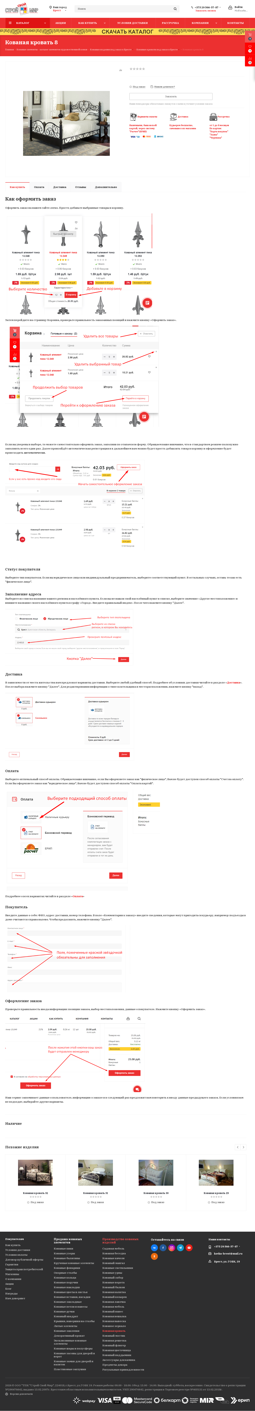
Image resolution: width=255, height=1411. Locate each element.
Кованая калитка (114, 1292)
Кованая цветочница (116, 1350)
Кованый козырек (114, 1297)
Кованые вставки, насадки (72, 1297)
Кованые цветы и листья (70, 1292)
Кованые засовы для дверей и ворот (74, 1355)
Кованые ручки (64, 1311)
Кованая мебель (113, 1306)
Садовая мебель (113, 1248)
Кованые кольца (65, 1277)
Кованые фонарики (67, 1268)
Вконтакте (154, 1247)
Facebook (163, 1247)
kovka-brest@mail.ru (228, 1253)
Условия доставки (17, 1250)
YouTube (189, 1247)
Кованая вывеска (114, 1321)
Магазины (12, 1274)
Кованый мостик (113, 1335)
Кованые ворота (113, 1282)
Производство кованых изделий (120, 1240)
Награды (11, 1293)
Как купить (13, 1245)
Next (243, 1147)
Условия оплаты (16, 1254)
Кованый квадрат (66, 1316)
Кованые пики (63, 1248)
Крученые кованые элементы (74, 1263)
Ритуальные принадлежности (123, 1369)
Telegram (180, 1247)
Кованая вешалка (114, 1316)
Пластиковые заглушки (70, 1369)
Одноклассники (154, 1256)
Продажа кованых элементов (68, 1240)
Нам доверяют (15, 1298)
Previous (238, 1147)
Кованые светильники (117, 1268)
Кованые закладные (68, 1301)
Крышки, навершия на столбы (74, 1321)
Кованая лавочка (114, 1301)
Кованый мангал (113, 1263)
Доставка (233, 682)
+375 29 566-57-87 (206, 7)
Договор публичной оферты (24, 1259)
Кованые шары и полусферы (73, 1348)
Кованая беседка (114, 1253)
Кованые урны (112, 1272)
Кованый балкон (113, 1287)
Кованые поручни (66, 1282)
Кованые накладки (67, 1287)
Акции (9, 1283)
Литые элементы (65, 1326)
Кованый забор (112, 1277)
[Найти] (175, 8)
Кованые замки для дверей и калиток (73, 1363)
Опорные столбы (65, 1272)
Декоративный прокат (69, 1335)
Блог (8, 1288)
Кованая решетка (114, 1340)
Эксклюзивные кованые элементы (70, 1342)
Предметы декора (114, 1364)
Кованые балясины (67, 1258)
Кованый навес (112, 1311)
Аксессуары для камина (118, 1360)
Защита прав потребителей (24, 1269)
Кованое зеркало (114, 1326)
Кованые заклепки (66, 1330)
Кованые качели (113, 1258)
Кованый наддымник (116, 1355)
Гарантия (11, 1264)
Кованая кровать (114, 1330)
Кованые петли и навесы (70, 1306)
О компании (13, 1279)
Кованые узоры (64, 1253)
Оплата (78, 896)
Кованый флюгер (114, 1345)
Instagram (171, 1247)
